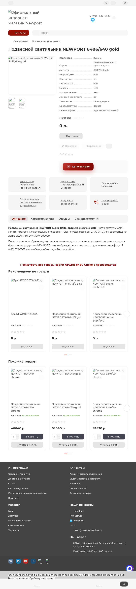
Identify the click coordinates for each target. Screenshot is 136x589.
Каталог (14, 504)
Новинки (75, 483)
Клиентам (77, 467)
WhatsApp (76, 515)
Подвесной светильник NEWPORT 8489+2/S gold (67, 316)
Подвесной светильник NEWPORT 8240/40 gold (66, 406)
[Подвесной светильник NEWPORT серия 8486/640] (109, 293)
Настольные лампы (20, 520)
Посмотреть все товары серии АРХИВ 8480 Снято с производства (68, 264)
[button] (9, 314)
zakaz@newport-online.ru (87, 530)
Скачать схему (86, 218)
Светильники (21, 41)
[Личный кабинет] (125, 3)
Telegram (78, 520)
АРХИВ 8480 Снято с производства (105, 64)
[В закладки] (41, 280)
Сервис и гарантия (19, 474)
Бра (10, 511)
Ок (124, 584)
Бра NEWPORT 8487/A (24, 314)
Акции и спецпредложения (86, 474)
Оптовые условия (18, 488)
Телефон (78, 511)
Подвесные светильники (46, 41)
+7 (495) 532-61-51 (99, 15)
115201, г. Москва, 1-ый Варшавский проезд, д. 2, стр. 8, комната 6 (99, 545)
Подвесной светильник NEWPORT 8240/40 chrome (25, 407)
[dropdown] (10, 3)
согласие (20, 578)
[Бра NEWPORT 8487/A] (27, 293)
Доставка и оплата (19, 478)
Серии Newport (79, 488)
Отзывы (64, 218)
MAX (73, 525)
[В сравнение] (41, 287)
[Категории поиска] (35, 33)
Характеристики (42, 218)
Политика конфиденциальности (27, 493)
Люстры (13, 515)
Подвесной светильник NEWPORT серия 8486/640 (107, 317)
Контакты (14, 498)
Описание (19, 218)
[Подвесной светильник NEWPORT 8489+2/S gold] (68, 293)
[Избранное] (106, 3)
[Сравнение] (113, 3)
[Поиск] (124, 32)
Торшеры (13, 530)
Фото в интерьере (80, 493)
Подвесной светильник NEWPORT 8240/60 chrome (107, 407)
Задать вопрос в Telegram (85, 478)
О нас (11, 483)
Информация (18, 467)
